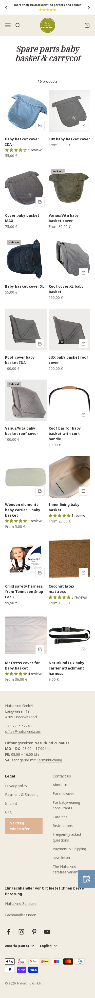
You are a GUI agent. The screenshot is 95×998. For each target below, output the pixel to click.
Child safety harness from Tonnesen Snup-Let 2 (25, 591)
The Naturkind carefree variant (66, 869)
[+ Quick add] (40, 125)
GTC (8, 812)
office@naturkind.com (23, 731)
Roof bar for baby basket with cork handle (65, 433)
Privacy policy (16, 785)
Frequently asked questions (67, 837)
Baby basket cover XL (24, 286)
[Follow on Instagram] (21, 931)
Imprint (11, 803)
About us (60, 784)
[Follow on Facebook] (8, 931)
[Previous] (6, 7)
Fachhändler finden (20, 914)
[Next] (89, 7)
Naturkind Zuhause (20, 903)
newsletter (61, 857)
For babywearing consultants (66, 805)
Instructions (63, 825)
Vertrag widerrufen (20, 826)
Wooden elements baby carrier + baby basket (22, 510)
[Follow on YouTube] (47, 931)
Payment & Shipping (22, 794)
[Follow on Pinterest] (34, 931)
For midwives (63, 793)
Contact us (62, 776)
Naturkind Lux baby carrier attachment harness (66, 668)
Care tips (60, 816)
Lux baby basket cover (69, 139)
